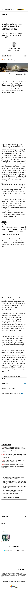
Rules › (25, 383)
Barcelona (8, 18)
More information (4, 389)
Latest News (14, 18)
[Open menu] (2, 9)
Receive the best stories (7, 520)
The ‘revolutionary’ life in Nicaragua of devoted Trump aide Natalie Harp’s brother (13, 478)
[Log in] (25, 9)
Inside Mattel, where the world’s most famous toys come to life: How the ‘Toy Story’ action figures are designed (14, 482)
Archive (3, 531)
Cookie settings (17, 581)
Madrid (3, 18)
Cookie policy (22, 581)
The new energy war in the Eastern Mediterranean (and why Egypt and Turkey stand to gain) (12, 466)
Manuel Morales (14, 48)
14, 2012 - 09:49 (16, 50)
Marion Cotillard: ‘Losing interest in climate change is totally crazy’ (12, 461)
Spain (4, 14)
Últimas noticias (6, 444)
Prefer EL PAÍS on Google (9, 59)
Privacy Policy (10, 581)
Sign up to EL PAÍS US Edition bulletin (12, 376)
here (22, 393)
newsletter (4, 516)
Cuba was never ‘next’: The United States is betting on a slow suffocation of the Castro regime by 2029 (13, 456)
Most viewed (4, 474)
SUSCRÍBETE (20, 9)
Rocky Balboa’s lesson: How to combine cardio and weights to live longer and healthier (14, 496)
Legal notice (5, 581)
